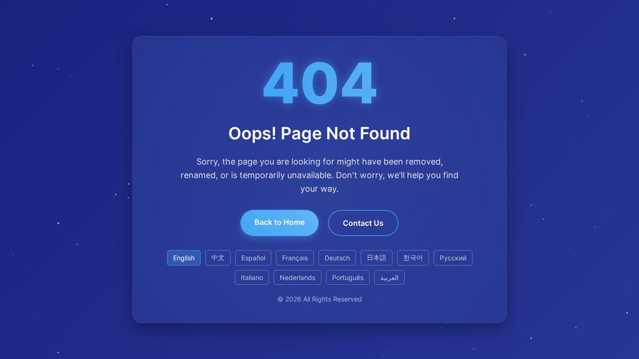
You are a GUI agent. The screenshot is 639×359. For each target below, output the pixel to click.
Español (253, 258)
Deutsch (337, 258)
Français (295, 258)
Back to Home (279, 222)
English (184, 258)
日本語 (376, 257)
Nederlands (297, 277)
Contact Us (363, 223)
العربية (389, 277)
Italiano (252, 277)
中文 (218, 257)
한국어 (413, 257)
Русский (453, 258)
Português (347, 277)
